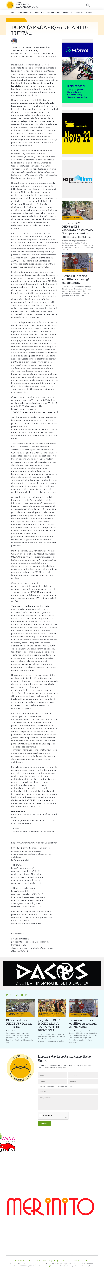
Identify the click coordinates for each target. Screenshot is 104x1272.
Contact (89, 12)
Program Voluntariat (65, 1086)
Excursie (51, 1086)
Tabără (42, 1086)
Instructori (39, 12)
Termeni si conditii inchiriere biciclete (76, 1261)
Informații (11, 1015)
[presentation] (53, 1116)
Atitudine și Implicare (16, 20)
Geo (20, 41)
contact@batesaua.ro (51, 1266)
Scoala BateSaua (20, 1261)
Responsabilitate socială (37, 1261)
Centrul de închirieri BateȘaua (60, 12)
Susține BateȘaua (54, 1261)
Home (13, 12)
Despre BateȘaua (25, 12)
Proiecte (79, 12)
